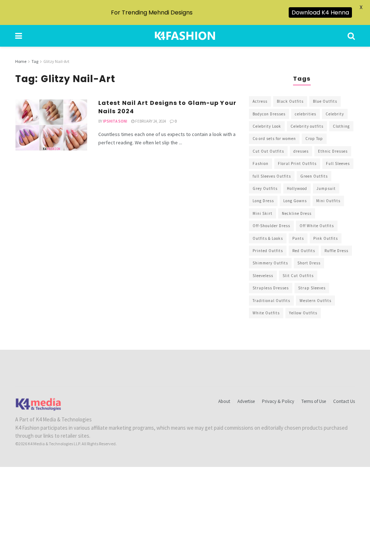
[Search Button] (351, 36)
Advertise (246, 401)
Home (20, 61)
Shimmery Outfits (270, 262)
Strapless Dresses (271, 287)
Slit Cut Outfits (298, 275)
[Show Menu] (18, 36)
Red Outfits (303, 250)
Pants (298, 238)
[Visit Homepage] (185, 36)
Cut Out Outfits (268, 151)
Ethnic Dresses (333, 151)
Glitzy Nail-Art (56, 61)
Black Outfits (290, 101)
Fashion (260, 163)
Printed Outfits (268, 250)
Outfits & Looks (268, 238)
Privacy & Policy (278, 401)
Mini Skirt (262, 213)
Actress (260, 101)
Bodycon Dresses (269, 113)
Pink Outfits (325, 238)
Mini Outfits (328, 200)
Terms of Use (313, 401)
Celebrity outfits (307, 126)
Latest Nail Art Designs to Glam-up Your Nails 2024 (167, 107)
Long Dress (263, 200)
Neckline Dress (296, 213)
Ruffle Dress (336, 250)
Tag (34, 61)
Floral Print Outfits (297, 163)
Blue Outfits (325, 101)
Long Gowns (295, 200)
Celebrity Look (267, 126)
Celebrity (335, 113)
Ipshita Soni (115, 121)
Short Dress (308, 262)
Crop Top (314, 138)
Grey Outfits (265, 188)
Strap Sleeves (312, 287)
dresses (301, 151)
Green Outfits (314, 176)
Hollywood (297, 188)
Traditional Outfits (271, 300)
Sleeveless (263, 275)
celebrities (305, 113)
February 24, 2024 (150, 121)
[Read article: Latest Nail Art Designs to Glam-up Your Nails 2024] (51, 125)
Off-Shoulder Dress (271, 225)
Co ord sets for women (274, 138)
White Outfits (266, 312)
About (224, 401)
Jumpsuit (326, 188)
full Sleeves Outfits (272, 176)
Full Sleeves (338, 163)
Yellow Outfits (303, 312)
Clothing (341, 126)
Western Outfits (315, 300)
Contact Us (344, 401)
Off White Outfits (317, 225)
